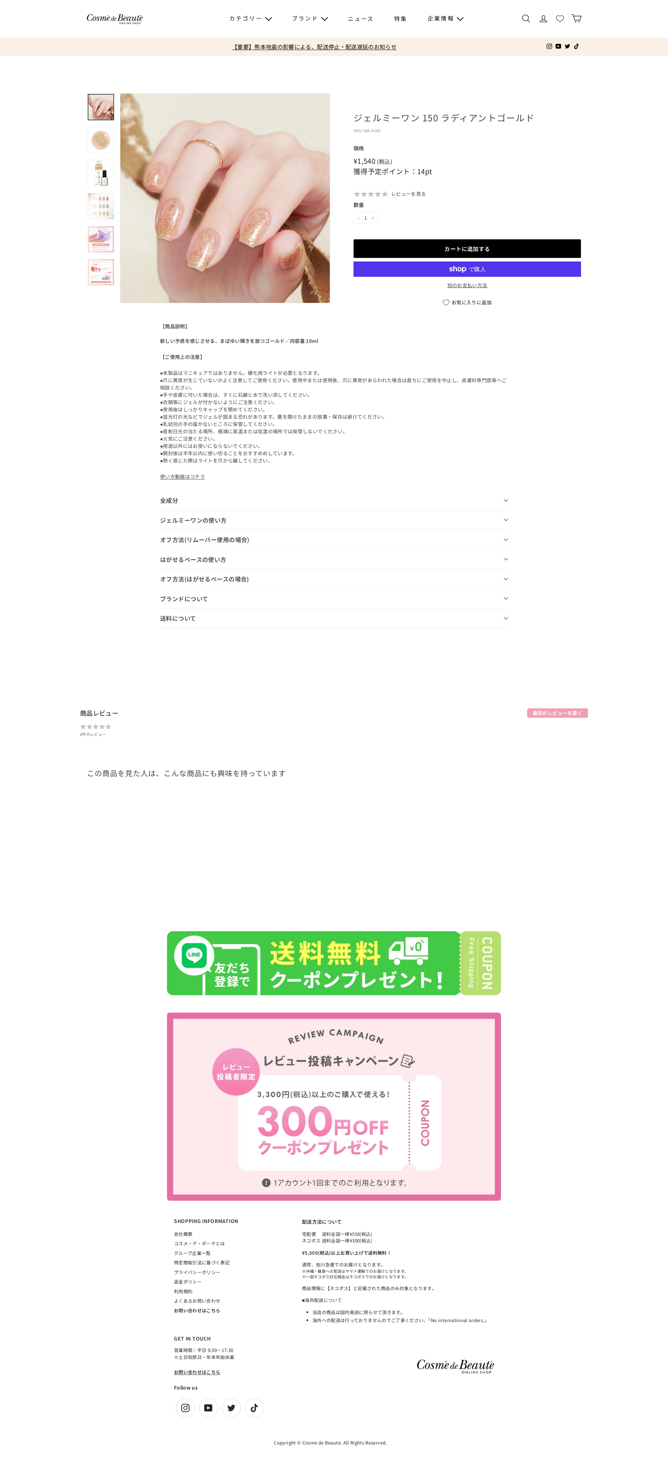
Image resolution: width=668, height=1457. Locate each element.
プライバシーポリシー (197, 1272)
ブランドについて (184, 598)
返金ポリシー (188, 1281)
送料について (178, 618)
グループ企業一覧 (192, 1253)
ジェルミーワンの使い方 (193, 520)
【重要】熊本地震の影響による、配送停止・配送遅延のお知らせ (314, 46)
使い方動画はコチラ (182, 476)
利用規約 (183, 1291)
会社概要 (183, 1234)
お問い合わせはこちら (197, 1310)
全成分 (169, 500)
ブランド (306, 18)
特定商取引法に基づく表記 (202, 1262)
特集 (400, 18)
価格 (358, 148)
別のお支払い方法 (467, 285)
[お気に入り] (560, 18)
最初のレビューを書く (558, 712)
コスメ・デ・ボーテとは (199, 1243)
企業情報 (442, 18)
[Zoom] (225, 198)
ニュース (361, 18)
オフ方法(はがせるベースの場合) (204, 578)
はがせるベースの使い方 (193, 559)
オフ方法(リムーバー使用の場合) (204, 539)
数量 (358, 204)
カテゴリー (247, 18)
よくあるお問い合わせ (197, 1300)
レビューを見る (408, 193)
